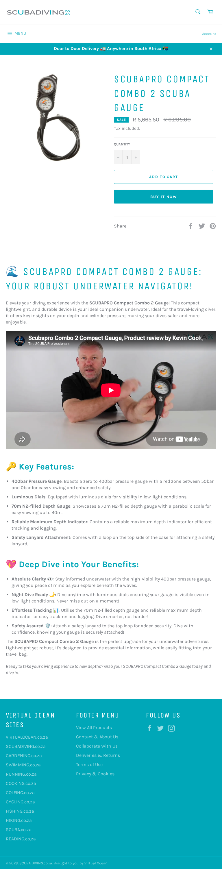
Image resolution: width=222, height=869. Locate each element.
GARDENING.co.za (24, 755)
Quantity (122, 144)
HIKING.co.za (19, 820)
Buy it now (163, 197)
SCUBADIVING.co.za (26, 746)
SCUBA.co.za (19, 829)
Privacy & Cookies (95, 773)
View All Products (94, 727)
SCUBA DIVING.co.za (35, 863)
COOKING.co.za (21, 783)
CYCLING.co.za (20, 802)
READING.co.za (21, 839)
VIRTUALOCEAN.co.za (27, 737)
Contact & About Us (97, 736)
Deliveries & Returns (98, 755)
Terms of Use (89, 764)
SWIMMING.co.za (23, 765)
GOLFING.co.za (20, 792)
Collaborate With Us (97, 746)
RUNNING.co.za (21, 774)
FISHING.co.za (20, 811)
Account (209, 34)
